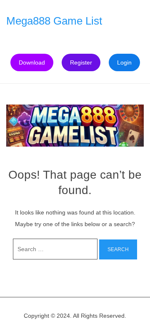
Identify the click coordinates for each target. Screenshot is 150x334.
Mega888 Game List (54, 21)
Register (81, 62)
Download (32, 62)
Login (124, 62)
